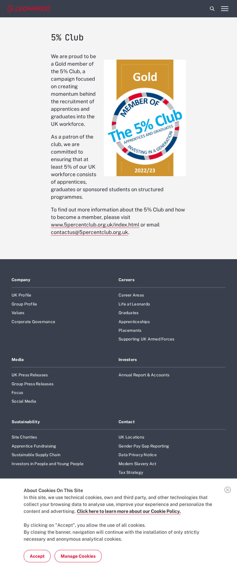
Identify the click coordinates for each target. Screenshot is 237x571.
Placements (130, 330)
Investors (127, 359)
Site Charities (24, 437)
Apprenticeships (134, 321)
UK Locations (131, 437)
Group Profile (24, 304)
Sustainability (26, 421)
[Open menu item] (224, 8)
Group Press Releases (32, 384)
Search (212, 8)
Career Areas (131, 295)
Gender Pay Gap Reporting (143, 446)
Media (18, 359)
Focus (17, 392)
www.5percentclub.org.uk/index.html (95, 225)
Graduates (128, 312)
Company (21, 279)
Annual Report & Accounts (143, 375)
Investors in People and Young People (48, 463)
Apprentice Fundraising (34, 446)
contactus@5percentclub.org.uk (89, 232)
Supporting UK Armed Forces (146, 339)
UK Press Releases (30, 375)
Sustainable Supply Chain (36, 454)
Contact (126, 421)
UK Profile (22, 295)
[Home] (28, 9)
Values (18, 312)
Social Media (24, 401)
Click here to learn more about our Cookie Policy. (129, 511)
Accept (37, 556)
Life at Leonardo (134, 304)
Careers (126, 279)
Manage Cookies (78, 556)
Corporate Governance (33, 321)
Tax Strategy (130, 472)
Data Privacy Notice (137, 454)
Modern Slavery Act (137, 463)
